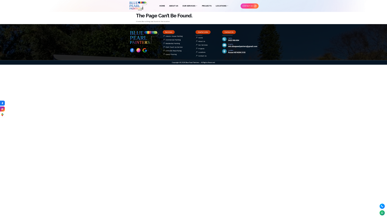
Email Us (230, 44)
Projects (207, 6)
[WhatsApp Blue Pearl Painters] (382, 212)
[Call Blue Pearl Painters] (382, 206)
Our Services (188, 6)
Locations (221, 6)
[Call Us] (224, 39)
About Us (173, 6)
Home (162, 6)
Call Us (230, 38)
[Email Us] (224, 45)
